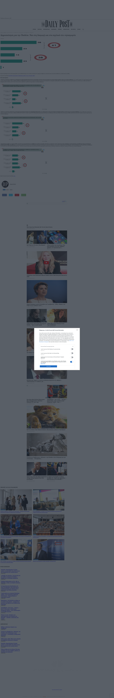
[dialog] (57, 349)
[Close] (77, 330)
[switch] (71, 349)
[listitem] (57, 346)
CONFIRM (48, 366)
